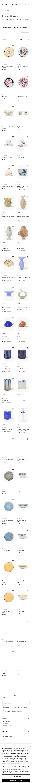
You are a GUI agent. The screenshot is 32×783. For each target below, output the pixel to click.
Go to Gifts (8, 10)
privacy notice (16, 709)
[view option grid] (29, 39)
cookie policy (8, 772)
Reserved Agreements (8, 727)
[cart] (29, 4)
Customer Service (7, 736)
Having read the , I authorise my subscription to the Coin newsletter (16, 710)
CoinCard (4, 718)
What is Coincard (6, 721)
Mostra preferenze (16, 776)
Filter (21, 39)
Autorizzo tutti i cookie (16, 780)
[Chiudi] (30, 746)
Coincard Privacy (6, 725)
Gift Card (4, 731)
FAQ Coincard (5, 723)
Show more (25, 32)
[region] (16, 763)
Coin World (5, 741)
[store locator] (26, 4)
